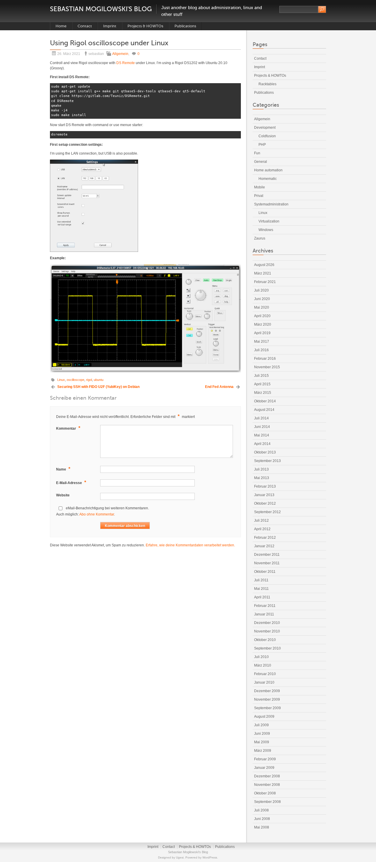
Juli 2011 (261, 580)
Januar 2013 (264, 495)
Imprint (109, 26)
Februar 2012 (265, 537)
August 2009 (264, 716)
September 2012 (267, 512)
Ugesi (180, 857)
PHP (262, 145)
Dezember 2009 (267, 691)
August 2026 (264, 265)
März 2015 (262, 393)
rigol (89, 379)
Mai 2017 (261, 341)
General (260, 162)
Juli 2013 (261, 469)
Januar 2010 (264, 682)
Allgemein (120, 54)
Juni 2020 (262, 299)
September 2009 (267, 708)
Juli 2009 (261, 725)
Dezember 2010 (267, 623)
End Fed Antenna (219, 387)
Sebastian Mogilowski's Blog (101, 9)
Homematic (267, 179)
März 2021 (262, 273)
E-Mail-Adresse (71, 482)
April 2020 (262, 316)
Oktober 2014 (265, 401)
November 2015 (267, 367)
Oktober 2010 (265, 640)
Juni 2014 (262, 427)
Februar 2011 (265, 606)
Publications (185, 26)
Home (61, 26)
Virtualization (268, 221)
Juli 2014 (261, 418)
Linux (61, 379)
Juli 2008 (261, 810)
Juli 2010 (261, 657)
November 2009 (267, 699)
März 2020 (262, 324)
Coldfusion (267, 136)
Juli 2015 (261, 376)
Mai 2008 (261, 827)
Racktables (267, 84)
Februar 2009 (265, 759)
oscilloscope (75, 379)
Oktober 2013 (265, 452)
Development (265, 127)
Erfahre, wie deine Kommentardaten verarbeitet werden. (190, 545)
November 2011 (267, 563)
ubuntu (98, 379)
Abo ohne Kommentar (96, 514)
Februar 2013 (265, 486)
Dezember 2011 (267, 555)
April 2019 (262, 333)
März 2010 (262, 665)
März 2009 (262, 751)
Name (63, 468)
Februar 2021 (265, 282)
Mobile (259, 187)
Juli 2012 (261, 520)
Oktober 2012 (265, 503)
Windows (265, 230)
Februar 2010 (265, 674)
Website (63, 495)
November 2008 (267, 785)
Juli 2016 (261, 350)
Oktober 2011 (265, 572)
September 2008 (267, 802)
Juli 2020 (261, 290)
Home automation (268, 170)
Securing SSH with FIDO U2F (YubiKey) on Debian (98, 387)
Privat (258, 196)
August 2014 (264, 410)
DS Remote (125, 63)
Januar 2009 (264, 768)
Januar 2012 (264, 546)
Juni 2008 (262, 819)
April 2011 (262, 597)
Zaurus (259, 238)
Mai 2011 (261, 589)
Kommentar (68, 428)
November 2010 (267, 631)
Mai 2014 (261, 435)
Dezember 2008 (267, 776)
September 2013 (267, 461)
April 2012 (262, 529)
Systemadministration (271, 204)
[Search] (322, 9)
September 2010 (267, 648)
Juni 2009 (262, 734)
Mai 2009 (261, 742)
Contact (85, 26)
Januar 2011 (264, 614)
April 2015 (262, 384)
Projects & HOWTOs (145, 26)
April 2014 (262, 444)
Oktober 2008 (265, 793)
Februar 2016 (265, 358)
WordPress (209, 857)
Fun (257, 153)
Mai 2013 (261, 478)
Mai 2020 (261, 307)
